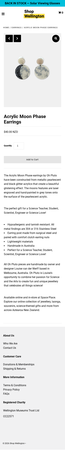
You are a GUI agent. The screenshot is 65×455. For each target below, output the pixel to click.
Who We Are (10, 343)
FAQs (6, 393)
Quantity (8, 145)
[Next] (17, 38)
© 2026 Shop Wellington (14, 443)
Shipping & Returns (14, 368)
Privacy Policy (11, 389)
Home (6, 28)
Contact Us (9, 347)
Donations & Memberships (18, 364)
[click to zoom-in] (56, 38)
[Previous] (9, 38)
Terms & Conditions (14, 385)
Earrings (17, 28)
